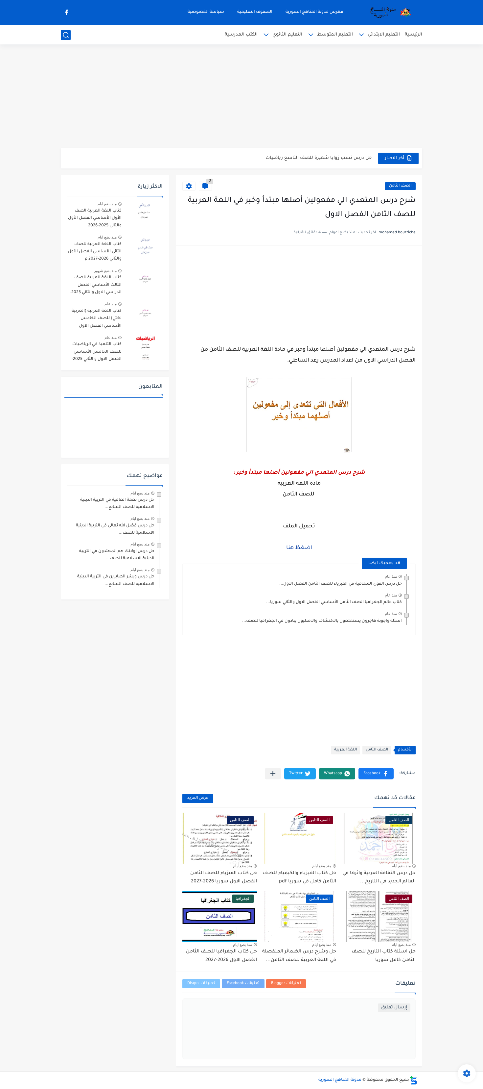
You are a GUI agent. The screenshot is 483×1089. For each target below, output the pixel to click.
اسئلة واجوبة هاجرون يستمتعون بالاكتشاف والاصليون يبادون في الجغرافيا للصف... (322, 621)
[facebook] (66, 12)
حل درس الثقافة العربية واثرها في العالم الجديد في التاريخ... (379, 878)
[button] (376, 773)
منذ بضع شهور (105, 270)
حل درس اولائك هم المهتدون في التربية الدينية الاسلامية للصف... (116, 555)
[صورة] (144, 213)
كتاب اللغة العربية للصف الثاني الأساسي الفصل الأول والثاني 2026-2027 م (95, 252)
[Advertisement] (241, 97)
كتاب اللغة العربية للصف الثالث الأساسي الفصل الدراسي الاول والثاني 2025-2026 (96, 286)
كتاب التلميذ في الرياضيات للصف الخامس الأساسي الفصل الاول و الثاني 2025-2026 (97, 353)
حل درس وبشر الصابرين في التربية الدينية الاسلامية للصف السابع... (115, 580)
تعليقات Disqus (201, 983)
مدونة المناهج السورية (339, 1080)
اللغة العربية (345, 750)
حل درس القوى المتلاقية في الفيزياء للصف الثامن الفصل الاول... (340, 584)
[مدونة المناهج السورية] (389, 12)
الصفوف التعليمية (254, 12)
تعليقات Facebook (243, 983)
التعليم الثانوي (287, 34)
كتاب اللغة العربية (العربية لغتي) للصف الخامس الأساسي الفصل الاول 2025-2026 (97, 319)
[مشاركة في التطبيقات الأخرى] (273, 773)
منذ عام (391, 576)
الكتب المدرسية (241, 34)
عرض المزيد (197, 798)
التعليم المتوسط (335, 34)
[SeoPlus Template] (413, 1080)
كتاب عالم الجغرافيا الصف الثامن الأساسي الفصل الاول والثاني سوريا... (334, 602)
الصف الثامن (400, 186)
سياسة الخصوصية (206, 12)
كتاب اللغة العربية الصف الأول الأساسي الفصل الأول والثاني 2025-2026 (95, 218)
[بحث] (66, 35)
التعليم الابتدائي (384, 34)
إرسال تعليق (394, 1007)
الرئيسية (413, 34)
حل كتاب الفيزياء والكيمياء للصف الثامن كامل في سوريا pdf (299, 878)
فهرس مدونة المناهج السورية (314, 12)
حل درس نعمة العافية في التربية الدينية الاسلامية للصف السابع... (117, 504)
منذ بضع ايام (401, 866)
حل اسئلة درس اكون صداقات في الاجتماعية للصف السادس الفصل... (300, 158)
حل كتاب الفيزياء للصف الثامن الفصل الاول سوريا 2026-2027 (223, 878)
